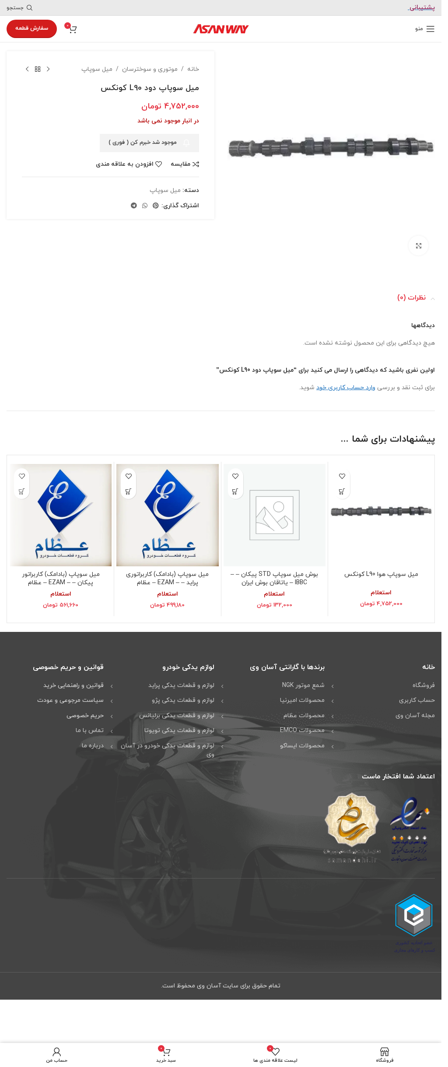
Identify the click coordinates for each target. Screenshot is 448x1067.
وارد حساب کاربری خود (345, 384)
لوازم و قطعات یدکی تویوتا (179, 727)
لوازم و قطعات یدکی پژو (183, 697)
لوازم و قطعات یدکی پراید (181, 682)
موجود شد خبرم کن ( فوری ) (142, 142)
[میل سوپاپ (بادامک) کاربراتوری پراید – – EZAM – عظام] (167, 512)
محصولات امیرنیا (302, 697)
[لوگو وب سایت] (220, 28)
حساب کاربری (417, 697)
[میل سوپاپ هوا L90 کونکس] (381, 512)
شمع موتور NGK (303, 682)
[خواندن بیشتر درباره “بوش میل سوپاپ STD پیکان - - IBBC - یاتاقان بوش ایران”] (235, 488)
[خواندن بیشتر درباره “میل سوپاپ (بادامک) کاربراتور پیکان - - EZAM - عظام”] (21, 488)
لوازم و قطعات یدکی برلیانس (176, 712)
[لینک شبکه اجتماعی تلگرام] (134, 206)
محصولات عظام (304, 712)
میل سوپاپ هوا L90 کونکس (381, 571)
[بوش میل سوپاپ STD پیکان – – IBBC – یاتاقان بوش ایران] (275, 512)
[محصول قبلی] (48, 69)
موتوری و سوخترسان (150, 69)
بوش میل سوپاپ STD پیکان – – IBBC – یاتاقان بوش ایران (274, 575)
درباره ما (93, 743)
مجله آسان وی (415, 712)
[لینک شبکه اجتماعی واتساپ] (145, 206)
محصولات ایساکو (302, 743)
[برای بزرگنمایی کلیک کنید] (418, 242)
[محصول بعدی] (27, 69)
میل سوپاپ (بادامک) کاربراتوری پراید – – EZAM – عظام (167, 575)
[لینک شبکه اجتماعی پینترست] (155, 206)
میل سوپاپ (96, 69)
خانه (193, 69)
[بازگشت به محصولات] (37, 69)
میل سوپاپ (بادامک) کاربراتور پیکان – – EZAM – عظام (61, 575)
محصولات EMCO (302, 727)
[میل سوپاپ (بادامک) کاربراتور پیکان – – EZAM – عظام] (61, 512)
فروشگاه (424, 682)
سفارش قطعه (31, 28)
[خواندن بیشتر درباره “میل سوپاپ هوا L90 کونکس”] (342, 488)
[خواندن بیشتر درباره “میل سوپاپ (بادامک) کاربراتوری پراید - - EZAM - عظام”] (128, 488)
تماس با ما (90, 727)
